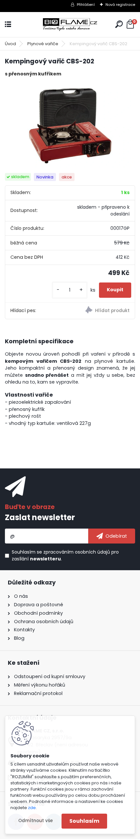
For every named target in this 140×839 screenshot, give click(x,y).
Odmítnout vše (35, 821)
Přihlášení (86, 4)
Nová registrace (120, 4)
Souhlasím (84, 821)
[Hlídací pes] (102, 310)
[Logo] (70, 24)
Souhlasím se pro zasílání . (65, 555)
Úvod (10, 44)
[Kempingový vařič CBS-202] (70, 125)
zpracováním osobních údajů (76, 552)
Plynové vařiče (42, 44)
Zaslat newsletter (40, 517)
